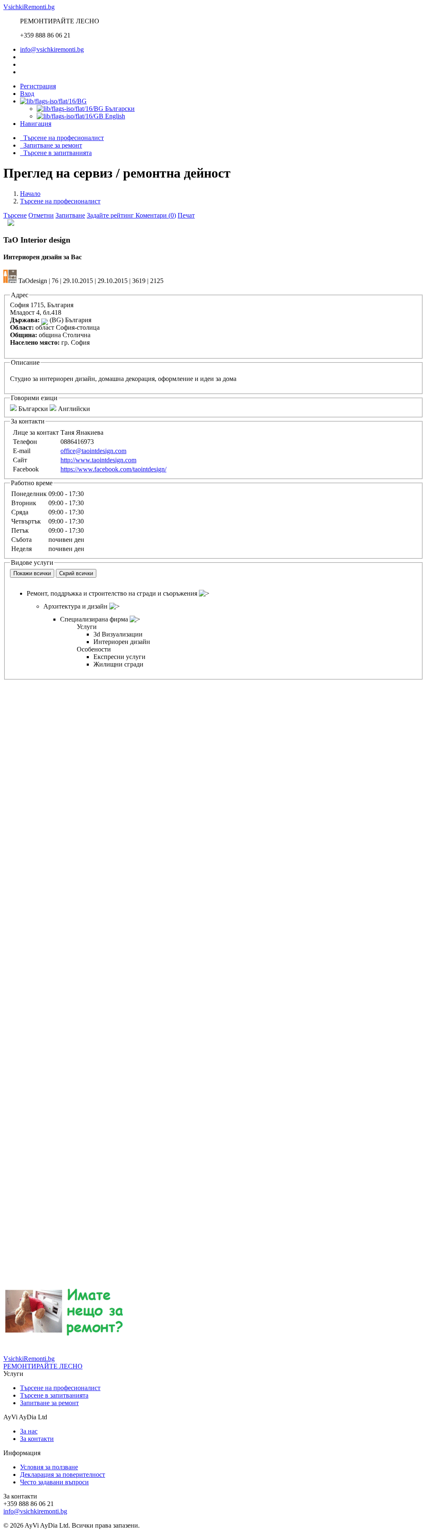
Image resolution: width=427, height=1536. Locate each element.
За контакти (37, 1438)
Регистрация (38, 86)
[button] (35, 123)
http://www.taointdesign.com (98, 460)
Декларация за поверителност (62, 1474)
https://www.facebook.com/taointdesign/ (113, 469)
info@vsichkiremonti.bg (52, 49)
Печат (186, 215)
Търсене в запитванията (56, 152)
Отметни (41, 215)
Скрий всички (76, 573)
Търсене (15, 215)
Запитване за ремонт (51, 145)
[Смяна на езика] (53, 101)
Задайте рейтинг (111, 215)
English (114, 116)
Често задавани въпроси (54, 1482)
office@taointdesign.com (93, 450)
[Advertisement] (213, 738)
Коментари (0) (156, 215)
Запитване (70, 215)
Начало (30, 193)
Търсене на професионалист (62, 137)
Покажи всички (32, 573)
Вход (27, 93)
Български (119, 108)
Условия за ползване (49, 1467)
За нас (29, 1431)
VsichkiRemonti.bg (29, 6)
